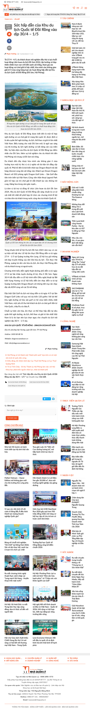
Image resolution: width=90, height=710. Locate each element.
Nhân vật (68, 475)
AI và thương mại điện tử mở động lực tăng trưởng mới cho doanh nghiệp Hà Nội (78, 388)
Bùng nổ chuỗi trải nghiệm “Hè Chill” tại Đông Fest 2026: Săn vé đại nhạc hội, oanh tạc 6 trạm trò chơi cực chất (17, 546)
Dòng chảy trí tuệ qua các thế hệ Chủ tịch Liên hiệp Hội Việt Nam (78, 170)
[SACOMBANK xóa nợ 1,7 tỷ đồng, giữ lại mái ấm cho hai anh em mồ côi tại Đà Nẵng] (66, 290)
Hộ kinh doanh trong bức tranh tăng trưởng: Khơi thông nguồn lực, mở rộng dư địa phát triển (78, 134)
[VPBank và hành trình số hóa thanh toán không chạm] (66, 278)
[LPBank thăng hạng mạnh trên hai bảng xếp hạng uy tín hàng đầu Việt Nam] (66, 69)
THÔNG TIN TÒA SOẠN (20, 707)
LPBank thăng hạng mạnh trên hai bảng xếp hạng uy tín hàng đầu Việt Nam (78, 72)
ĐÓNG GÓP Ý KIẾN (36, 707)
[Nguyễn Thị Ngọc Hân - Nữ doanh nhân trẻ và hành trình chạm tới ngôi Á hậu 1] (66, 482)
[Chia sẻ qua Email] (9, 48)
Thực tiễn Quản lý (73, 401)
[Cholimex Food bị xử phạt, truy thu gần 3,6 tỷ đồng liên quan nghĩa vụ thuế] (66, 307)
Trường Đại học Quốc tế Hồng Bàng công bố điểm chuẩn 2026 (43, 545)
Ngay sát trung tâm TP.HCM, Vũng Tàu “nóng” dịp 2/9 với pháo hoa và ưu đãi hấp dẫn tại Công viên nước (78, 264)
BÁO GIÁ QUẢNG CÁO (70, 707)
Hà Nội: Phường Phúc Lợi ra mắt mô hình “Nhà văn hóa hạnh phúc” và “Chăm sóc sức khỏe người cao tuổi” (45, 577)
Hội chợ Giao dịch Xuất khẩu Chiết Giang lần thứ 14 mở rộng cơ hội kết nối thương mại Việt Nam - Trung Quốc (16, 641)
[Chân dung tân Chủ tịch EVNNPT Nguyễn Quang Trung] (66, 499)
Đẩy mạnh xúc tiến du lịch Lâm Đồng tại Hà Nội (78, 449)
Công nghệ (68, 321)
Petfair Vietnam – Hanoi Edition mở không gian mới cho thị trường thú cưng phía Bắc (16, 481)
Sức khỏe (68, 552)
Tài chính (68, 18)
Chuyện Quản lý (34, 658)
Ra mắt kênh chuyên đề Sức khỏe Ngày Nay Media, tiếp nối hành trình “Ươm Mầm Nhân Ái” (78, 579)
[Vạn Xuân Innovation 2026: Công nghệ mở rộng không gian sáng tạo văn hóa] (66, 328)
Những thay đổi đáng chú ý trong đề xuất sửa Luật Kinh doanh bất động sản (78, 210)
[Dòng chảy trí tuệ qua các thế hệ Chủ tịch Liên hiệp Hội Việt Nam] (66, 167)
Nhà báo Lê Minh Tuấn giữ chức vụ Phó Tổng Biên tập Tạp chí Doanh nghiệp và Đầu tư (78, 538)
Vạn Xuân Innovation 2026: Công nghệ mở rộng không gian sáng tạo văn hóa (78, 333)
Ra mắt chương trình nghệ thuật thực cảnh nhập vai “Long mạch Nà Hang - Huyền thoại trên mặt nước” (17, 577)
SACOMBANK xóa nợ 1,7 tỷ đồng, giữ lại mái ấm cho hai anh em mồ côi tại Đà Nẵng (78, 295)
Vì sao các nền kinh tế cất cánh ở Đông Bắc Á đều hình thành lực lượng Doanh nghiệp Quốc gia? (16, 512)
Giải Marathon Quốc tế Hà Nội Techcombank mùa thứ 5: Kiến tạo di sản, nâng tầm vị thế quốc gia (78, 613)
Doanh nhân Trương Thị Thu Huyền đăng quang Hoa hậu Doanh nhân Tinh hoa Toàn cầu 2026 (78, 519)
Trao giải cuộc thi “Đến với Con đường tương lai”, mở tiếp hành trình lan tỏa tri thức (43, 450)
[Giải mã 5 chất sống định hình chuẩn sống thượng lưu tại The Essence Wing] (66, 189)
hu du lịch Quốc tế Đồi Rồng (17, 382)
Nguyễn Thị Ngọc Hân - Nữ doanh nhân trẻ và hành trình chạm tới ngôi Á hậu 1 (78, 487)
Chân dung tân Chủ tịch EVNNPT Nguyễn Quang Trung (78, 502)
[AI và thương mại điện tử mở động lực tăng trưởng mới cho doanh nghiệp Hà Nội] (66, 384)
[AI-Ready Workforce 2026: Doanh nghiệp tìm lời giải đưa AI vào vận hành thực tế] (66, 364)
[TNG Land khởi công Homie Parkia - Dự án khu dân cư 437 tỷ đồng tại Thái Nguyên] (66, 223)
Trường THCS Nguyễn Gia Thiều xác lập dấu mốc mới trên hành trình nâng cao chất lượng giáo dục (78, 413)
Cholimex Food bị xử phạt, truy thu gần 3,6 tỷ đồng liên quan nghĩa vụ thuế (78, 310)
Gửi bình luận (12, 418)
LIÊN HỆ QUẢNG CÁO (53, 707)
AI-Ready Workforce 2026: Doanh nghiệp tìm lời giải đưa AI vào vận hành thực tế (78, 370)
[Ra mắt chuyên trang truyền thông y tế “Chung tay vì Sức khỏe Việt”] (66, 559)
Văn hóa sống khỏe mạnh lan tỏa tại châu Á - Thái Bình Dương (78, 596)
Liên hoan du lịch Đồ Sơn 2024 (39, 382)
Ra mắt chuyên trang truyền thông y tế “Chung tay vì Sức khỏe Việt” (78, 562)
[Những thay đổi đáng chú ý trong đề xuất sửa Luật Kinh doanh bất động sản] (66, 206)
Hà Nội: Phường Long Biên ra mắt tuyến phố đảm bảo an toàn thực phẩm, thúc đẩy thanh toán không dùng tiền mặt (78, 434)
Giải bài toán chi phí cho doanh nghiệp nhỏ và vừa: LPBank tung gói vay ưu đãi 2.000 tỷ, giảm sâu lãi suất (78, 55)
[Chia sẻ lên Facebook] (9, 41)
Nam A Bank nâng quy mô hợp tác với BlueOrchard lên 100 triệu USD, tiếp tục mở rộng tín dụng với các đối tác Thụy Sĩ (78, 33)
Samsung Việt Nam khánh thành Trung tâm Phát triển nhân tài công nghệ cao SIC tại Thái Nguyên (78, 351)
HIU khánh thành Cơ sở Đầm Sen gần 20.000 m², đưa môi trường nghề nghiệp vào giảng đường (45, 481)
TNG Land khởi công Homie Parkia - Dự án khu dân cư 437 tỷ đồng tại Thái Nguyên (78, 227)
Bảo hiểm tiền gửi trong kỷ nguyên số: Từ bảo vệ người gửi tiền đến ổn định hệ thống (78, 463)
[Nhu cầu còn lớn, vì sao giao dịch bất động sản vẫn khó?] (66, 240)
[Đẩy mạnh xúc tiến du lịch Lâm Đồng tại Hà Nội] (66, 449)
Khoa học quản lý (73, 100)
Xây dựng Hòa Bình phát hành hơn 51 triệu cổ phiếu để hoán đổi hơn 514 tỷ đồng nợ (78, 88)
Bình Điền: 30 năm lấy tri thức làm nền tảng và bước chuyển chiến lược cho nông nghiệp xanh (78, 154)
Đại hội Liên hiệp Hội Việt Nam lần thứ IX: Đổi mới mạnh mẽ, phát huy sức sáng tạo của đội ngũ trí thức (78, 114)
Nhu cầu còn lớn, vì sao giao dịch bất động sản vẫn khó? (78, 241)
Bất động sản (70, 182)
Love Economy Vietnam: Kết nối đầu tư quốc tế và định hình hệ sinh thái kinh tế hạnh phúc (45, 641)
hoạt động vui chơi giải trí (16, 385)
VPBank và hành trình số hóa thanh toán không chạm (78, 280)
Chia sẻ (47, 398)
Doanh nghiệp (70, 251)
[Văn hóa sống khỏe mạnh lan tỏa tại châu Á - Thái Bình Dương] (66, 593)
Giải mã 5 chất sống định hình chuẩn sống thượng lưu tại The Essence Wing (78, 194)
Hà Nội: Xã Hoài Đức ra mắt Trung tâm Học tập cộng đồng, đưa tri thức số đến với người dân (16, 608)
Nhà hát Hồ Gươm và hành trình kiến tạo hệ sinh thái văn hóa (17, 449)
